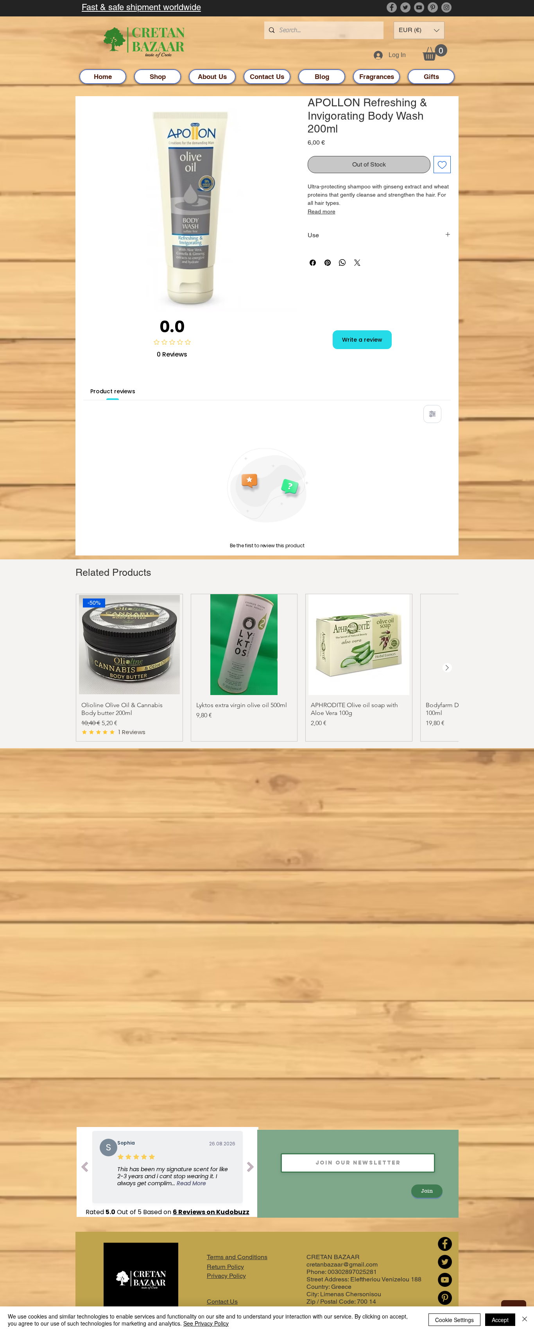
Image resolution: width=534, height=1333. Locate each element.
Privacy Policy (226, 1275)
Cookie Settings (454, 1320)
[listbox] (419, 30)
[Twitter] (405, 7)
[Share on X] (357, 262)
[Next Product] (447, 667)
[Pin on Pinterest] (327, 262)
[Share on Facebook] (312, 262)
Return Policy (225, 1266)
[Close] (524, 1320)
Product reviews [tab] (112, 391)
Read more (321, 211)
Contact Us (222, 1301)
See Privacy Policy (206, 1323)
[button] (419, 30)
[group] (267, 667)
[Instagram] (446, 7)
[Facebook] (392, 7)
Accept (500, 1320)
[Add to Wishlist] (442, 164)
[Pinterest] (433, 7)
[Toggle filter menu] (432, 414)
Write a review (362, 340)
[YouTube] (419, 7)
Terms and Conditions (237, 1257)
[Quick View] (244, 644)
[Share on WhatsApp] (342, 262)
